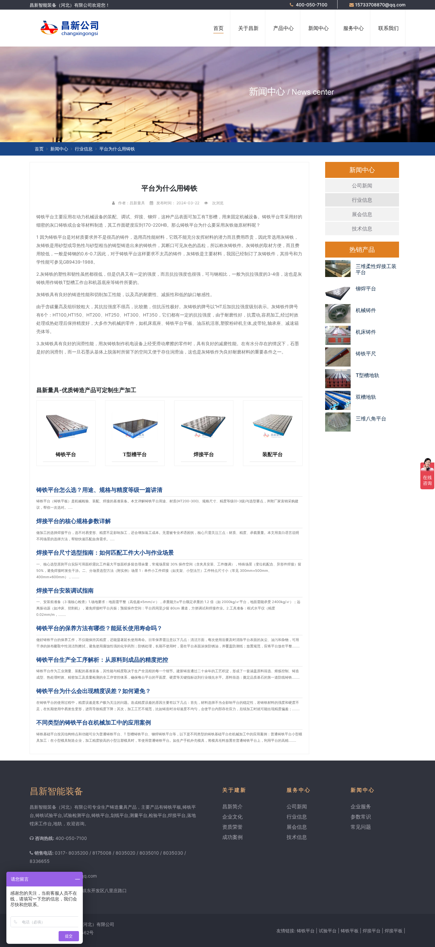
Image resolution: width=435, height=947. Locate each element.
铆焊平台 (366, 288)
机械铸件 (366, 310)
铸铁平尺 (366, 353)
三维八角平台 (371, 418)
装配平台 (272, 454)
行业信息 (84, 148)
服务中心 (353, 28)
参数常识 (361, 816)
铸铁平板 (350, 930)
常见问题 (361, 827)
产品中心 (283, 28)
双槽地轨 (366, 397)
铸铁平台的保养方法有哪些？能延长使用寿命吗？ (99, 628)
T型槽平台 (135, 454)
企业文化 (232, 816)
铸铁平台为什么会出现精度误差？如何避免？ (93, 691)
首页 (218, 28)
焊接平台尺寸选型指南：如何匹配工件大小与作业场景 (105, 552)
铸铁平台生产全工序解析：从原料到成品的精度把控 (102, 659)
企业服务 (361, 806)
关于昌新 (248, 28)
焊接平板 (394, 930)
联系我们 (388, 28)
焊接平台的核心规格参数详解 (73, 521)
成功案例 (232, 837)
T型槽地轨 (367, 375)
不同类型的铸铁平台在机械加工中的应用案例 (93, 722)
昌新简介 (232, 806)
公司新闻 (362, 185)
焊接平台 (204, 454)
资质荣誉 (232, 827)
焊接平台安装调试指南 (65, 590)
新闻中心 (318, 28)
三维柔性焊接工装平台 (376, 269)
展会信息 (362, 214)
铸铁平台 (66, 454)
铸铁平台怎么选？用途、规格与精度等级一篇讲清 (99, 489)
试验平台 (328, 930)
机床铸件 (366, 332)
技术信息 (362, 228)
